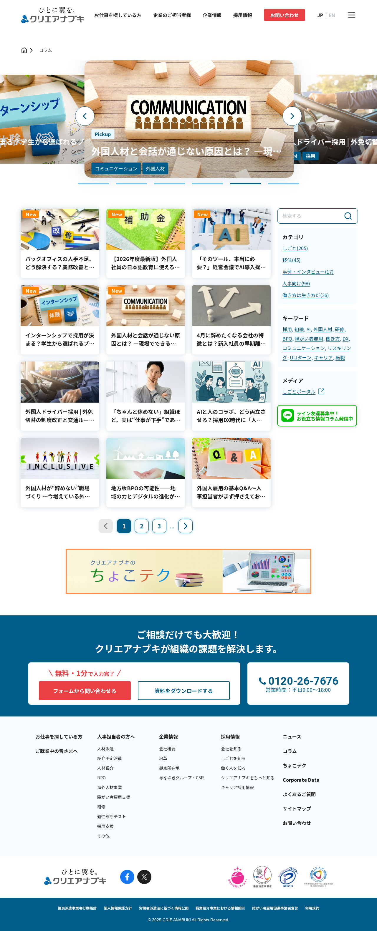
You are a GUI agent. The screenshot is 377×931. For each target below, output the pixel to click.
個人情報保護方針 (118, 907)
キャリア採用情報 (237, 787)
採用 (287, 329)
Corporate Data (301, 779)
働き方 (333, 338)
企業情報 (212, 15)
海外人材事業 (109, 787)
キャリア (323, 357)
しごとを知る (233, 758)
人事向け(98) (296, 283)
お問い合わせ (284, 15)
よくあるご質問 (299, 794)
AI (309, 329)
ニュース (292, 736)
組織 (299, 329)
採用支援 (105, 826)
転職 (340, 357)
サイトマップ (297, 808)
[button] (93, 183)
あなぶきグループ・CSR (181, 778)
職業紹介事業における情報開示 (220, 907)
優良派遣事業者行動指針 (77, 907)
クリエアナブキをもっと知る (248, 778)
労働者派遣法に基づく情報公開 (163, 907)
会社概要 (167, 748)
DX (345, 338)
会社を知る (231, 748)
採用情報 (242, 15)
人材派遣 (105, 748)
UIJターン (300, 357)
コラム (45, 50)
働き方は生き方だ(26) (305, 295)
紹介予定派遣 (109, 758)
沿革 (163, 758)
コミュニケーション (303, 347)
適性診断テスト (111, 816)
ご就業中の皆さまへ (56, 750)
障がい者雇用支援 (113, 797)
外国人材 (322, 329)
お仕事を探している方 (117, 15)
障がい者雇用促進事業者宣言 (275, 907)
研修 (339, 329)
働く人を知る (233, 768)
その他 (103, 836)
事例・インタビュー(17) (308, 271)
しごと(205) (295, 248)
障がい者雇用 (309, 338)
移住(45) (291, 259)
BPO (287, 338)
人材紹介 (105, 768)
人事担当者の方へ (116, 736)
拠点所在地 (169, 768)
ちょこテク (294, 765)
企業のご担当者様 (172, 15)
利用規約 (312, 907)
